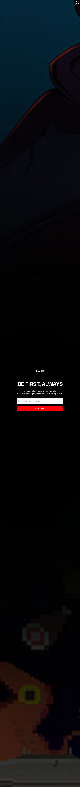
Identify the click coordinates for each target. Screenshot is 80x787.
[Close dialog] (76, 3)
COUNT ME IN (40, 408)
